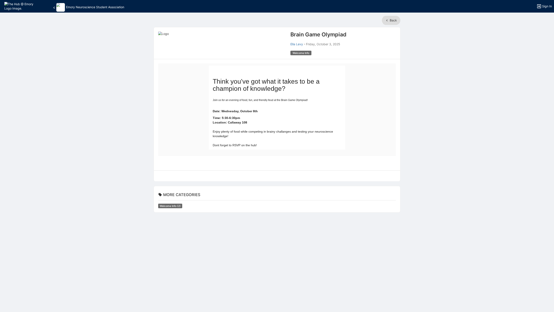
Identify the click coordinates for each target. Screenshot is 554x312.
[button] (22, 6)
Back (393, 20)
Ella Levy (296, 44)
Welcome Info (170, 206)
